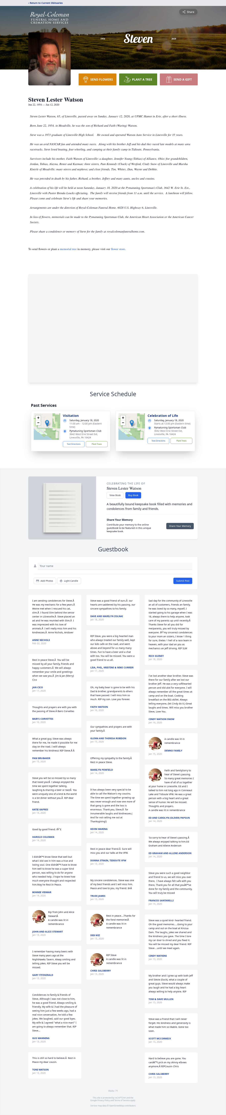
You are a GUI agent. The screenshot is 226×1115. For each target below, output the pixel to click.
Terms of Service (122, 1100)
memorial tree (68, 249)
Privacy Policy (103, 1100)
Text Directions (74, 444)
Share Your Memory (180, 526)
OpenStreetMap (116, 1105)
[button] (47, 423)
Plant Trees (97, 444)
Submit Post (182, 580)
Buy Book (133, 495)
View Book (115, 495)
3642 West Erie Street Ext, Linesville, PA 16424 (83, 436)
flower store (118, 249)
